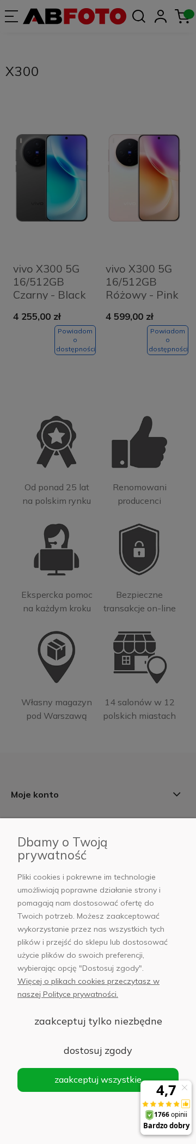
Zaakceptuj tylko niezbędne (98, 1021)
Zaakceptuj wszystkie (98, 1079)
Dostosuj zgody (98, 1050)
